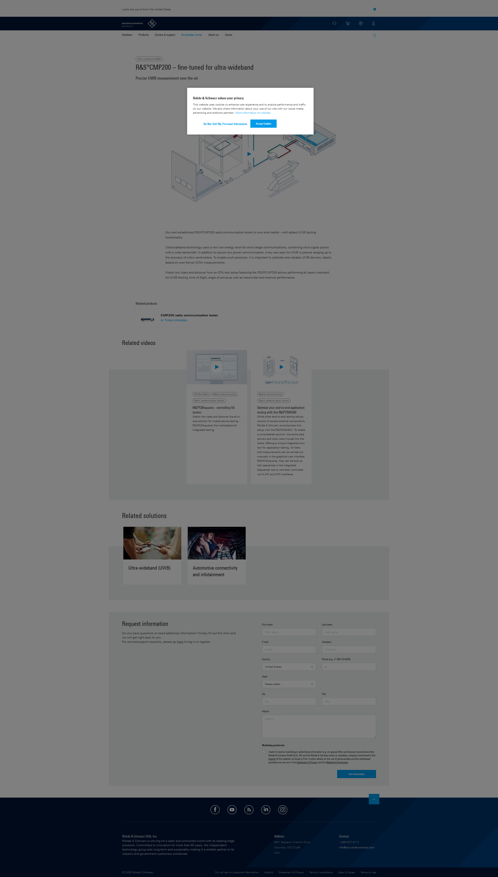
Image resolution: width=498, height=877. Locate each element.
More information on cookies (252, 112)
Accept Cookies (263, 123)
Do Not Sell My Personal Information (225, 124)
